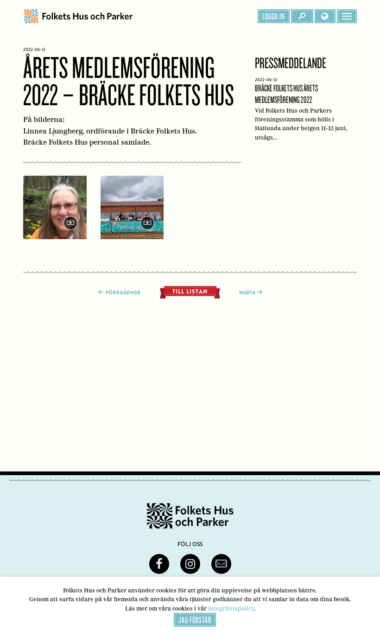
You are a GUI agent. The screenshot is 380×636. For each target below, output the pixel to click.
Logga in (273, 16)
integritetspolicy (231, 608)
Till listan (190, 291)
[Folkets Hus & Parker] (78, 16)
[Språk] (325, 16)
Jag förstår (194, 619)
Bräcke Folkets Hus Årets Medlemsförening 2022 (301, 111)
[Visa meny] (347, 16)
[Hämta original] (55, 207)
